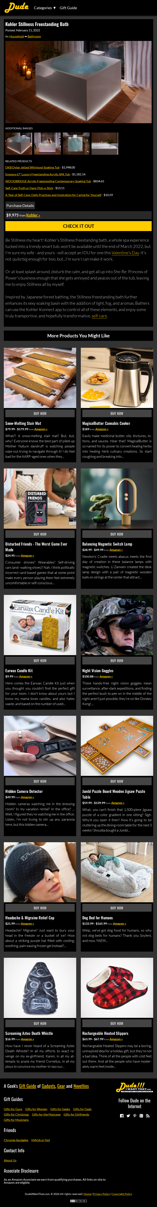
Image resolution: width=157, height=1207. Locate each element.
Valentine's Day (125, 252)
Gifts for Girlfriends (76, 1114)
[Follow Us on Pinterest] (134, 1115)
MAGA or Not (40, 1140)
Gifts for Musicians (16, 1119)
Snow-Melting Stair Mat (23, 423)
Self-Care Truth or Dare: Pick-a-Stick (29, 188)
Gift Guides (13, 1099)
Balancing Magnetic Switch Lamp (107, 544)
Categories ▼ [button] (45, 7)
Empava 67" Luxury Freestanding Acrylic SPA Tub (37, 174)
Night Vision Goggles (97, 670)
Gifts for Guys (13, 1109)
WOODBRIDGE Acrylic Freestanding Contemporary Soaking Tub (48, 181)
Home (87, 1194)
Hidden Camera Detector (24, 791)
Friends (10, 1130)
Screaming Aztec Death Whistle (29, 1033)
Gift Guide (68, 7)
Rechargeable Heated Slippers (105, 1033)
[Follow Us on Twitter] (128, 1115)
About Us (10, 1160)
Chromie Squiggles (16, 1140)
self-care (99, 315)
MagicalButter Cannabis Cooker (106, 423)
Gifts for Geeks (60, 1109)
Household (16, 36)
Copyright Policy (122, 1194)
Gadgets (48, 1085)
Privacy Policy (101, 1194)
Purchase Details (20, 205)
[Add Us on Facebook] (121, 1115)
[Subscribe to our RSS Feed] (147, 1115)
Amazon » (40, 429)
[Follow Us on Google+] (141, 1115)
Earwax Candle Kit (19, 670)
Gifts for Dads (82, 1109)
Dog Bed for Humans (97, 917)
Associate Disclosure (21, 1170)
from (31, 429)
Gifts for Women (36, 1109)
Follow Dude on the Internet (134, 1103)
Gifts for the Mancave (46, 1114)
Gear (61, 1085)
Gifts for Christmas (16, 1114)
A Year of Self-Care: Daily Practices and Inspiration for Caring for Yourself (53, 195)
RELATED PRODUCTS (18, 161)
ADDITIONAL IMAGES (19, 128)
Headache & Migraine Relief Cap (29, 917)
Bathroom (34, 36)
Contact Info (14, 1150)
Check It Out (78, 226)
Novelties (81, 1085)
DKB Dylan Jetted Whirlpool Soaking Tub (32, 167)
